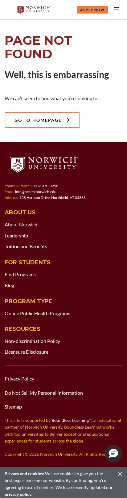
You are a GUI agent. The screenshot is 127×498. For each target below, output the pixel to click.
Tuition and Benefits (26, 246)
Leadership (16, 235)
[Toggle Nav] (116, 10)
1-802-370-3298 (44, 185)
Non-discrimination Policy (32, 341)
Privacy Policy (19, 378)
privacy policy (18, 494)
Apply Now (92, 10)
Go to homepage (38, 120)
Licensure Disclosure (26, 352)
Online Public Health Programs (37, 313)
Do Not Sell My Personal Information (44, 393)
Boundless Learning (70, 420)
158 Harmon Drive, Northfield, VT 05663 (52, 197)
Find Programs (20, 274)
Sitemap (13, 407)
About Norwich (21, 224)
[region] (63, 482)
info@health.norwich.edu (35, 191)
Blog (9, 285)
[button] (113, 453)
